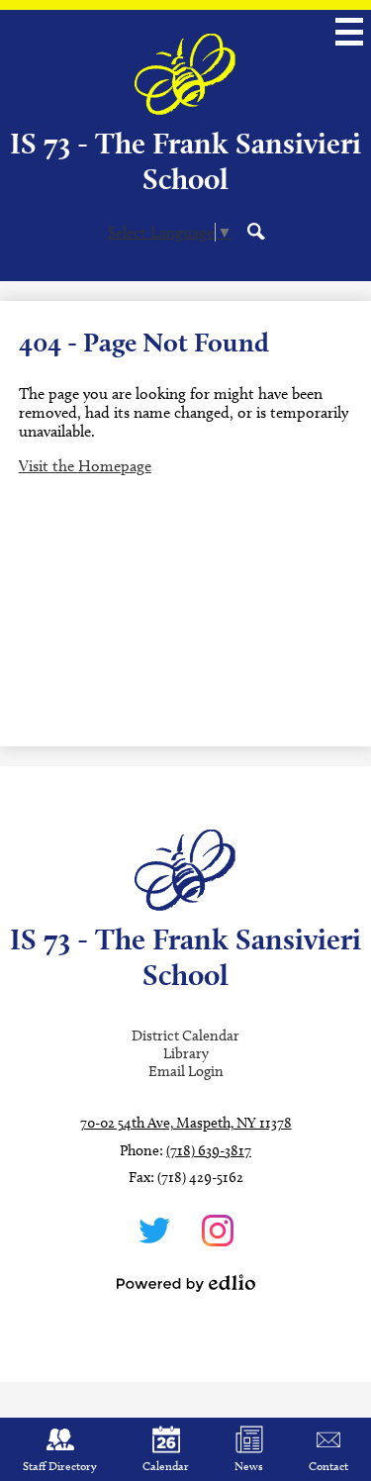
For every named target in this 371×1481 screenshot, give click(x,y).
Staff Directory (60, 1465)
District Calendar (185, 1035)
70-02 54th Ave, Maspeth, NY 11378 (186, 1123)
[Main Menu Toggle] (349, 31)
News (248, 1465)
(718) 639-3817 (208, 1150)
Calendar (165, 1465)
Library (186, 1053)
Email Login (186, 1071)
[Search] (256, 231)
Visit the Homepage (85, 465)
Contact (328, 1465)
